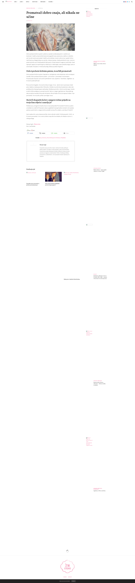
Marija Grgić (30, 20)
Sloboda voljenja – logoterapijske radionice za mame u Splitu (100, 170)
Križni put (51, 137)
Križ (48, 137)
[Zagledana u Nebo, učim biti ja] (90, 490)
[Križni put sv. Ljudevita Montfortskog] (72, 224)
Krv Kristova (57, 137)
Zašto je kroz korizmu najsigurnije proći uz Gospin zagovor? (52, 184)
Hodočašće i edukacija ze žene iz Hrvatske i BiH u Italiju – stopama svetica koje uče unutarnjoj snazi (100, 277)
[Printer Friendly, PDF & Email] (30, 130)
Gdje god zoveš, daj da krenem (99, 61)
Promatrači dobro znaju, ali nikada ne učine (52, 14)
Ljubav (21, 1)
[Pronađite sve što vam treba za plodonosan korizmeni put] (34, 177)
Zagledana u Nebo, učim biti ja (99, 490)
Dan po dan (34, 1)
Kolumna (51, 1)
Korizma (44, 137)
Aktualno (95, 168)
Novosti (99, 168)
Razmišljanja (96, 489)
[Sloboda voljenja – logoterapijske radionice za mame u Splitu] (90, 170)
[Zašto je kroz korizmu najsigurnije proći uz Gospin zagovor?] (53, 177)
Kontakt (70, 577)
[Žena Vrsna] (9, 2)
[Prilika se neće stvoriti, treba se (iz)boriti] (90, 63)
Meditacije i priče (29, 8)
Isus (41, 137)
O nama (65, 577)
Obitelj (27, 1)
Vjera (15, 1)
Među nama (42, 1)
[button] (32, 133)
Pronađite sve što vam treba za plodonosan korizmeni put (32, 184)
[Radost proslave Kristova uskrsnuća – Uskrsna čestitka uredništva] (90, 383)
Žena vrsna (37, 124)
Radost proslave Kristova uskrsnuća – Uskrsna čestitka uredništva (100, 384)
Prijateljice (63, 137)
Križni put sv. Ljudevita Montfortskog (72, 279)
